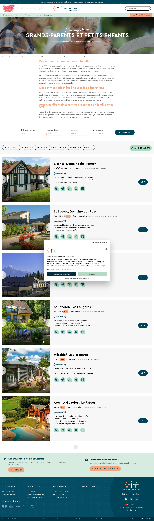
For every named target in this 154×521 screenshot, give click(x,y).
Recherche (124, 132)
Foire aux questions (60, 497)
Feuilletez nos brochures (36, 494)
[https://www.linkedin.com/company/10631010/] (137, 499)
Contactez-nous (58, 494)
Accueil (4, 57)
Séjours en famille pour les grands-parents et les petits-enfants (64, 57)
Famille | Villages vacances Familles (28, 57)
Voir (143, 182)
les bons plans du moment (94, 2)
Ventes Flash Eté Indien (63, 2)
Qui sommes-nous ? (9, 491)
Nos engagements (8, 494)
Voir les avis (102, 168)
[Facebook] (126, 499)
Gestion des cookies (49, 519)
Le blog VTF (32, 491)
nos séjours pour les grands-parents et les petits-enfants (71, 75)
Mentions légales (100, 519)
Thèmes (11, 57)
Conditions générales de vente (85, 519)
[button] (4, 179)
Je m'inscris (16, 470)
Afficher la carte (142, 148)
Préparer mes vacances (61, 491)
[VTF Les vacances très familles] (65, 8)
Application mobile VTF (35, 497)
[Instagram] (131, 499)
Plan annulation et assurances (65, 519)
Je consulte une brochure (105, 468)
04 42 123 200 (132, 505)
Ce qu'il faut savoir (143, 15)
